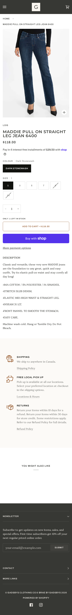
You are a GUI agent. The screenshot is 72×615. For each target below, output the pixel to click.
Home (6, 18)
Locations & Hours (28, 396)
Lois (5, 125)
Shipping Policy (26, 368)
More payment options (17, 247)
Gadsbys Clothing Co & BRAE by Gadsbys (34, 592)
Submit (59, 547)
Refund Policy (25, 428)
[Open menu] (8, 7)
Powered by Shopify (36, 598)
